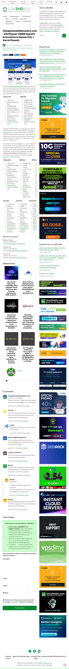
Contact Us (27, 665)
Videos (17, 21)
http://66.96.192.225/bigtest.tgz (18, 251)
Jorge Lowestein (14, 452)
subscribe (15, 602)
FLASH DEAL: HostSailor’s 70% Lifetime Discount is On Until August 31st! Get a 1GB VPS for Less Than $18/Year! (52, 51)
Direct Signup (11, 120)
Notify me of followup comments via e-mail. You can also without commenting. (18, 601)
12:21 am (22, 495)
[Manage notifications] (64, 665)
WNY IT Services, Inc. (45, 663)
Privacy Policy (16, 157)
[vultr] (52, 115)
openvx (30, 48)
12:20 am (20, 509)
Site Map (49, 665)
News (7, 19)
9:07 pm (23, 406)
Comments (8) (28, 45)
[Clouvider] (52, 164)
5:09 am (23, 475)
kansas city (24, 48)
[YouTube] (61, 2)
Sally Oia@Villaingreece (17, 437)
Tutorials (14, 19)
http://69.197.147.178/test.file (17, 244)
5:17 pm (21, 448)
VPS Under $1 (26, 16)
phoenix (5, 50)
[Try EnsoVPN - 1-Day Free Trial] (52, 214)
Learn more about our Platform (49, 31)
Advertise (49, 1)
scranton (10, 50)
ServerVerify (9, 24)
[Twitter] (66, 2)
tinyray (10, 410)
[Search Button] (64, 35)
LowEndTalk (27, 21)
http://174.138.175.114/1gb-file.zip (18, 257)
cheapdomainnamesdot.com (11, 48)
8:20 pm (23, 433)
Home (5, 16)
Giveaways (9, 21)
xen (15, 50)
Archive (19, 665)
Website (5, 593)
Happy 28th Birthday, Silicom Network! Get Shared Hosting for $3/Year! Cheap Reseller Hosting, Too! (52, 61)
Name (5, 586)
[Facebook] (56, 2)
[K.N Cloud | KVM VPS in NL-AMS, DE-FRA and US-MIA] (52, 238)
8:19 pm (21, 461)
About (3, 1)
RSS (43, 665)
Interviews (23, 19)
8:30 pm (21, 421)
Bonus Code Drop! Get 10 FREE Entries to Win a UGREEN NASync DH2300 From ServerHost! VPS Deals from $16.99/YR (52, 76)
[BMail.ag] (52, 189)
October (5, 132)
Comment (7, 559)
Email (5, 578)
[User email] (6, 381)
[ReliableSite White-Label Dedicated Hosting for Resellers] (52, 139)
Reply (28, 406)
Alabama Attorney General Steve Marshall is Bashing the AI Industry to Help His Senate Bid (52, 69)
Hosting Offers (14, 16)
